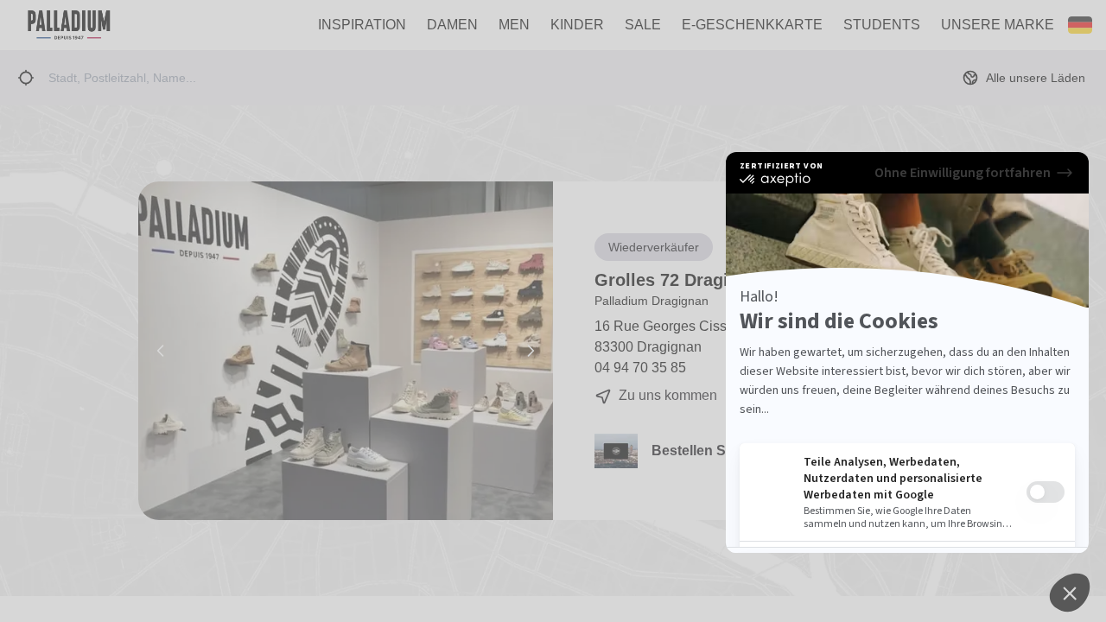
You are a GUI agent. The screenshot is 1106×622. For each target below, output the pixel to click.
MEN (514, 24)
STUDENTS (881, 24)
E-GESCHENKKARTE (752, 24)
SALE (643, 24)
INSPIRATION (362, 24)
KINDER (577, 24)
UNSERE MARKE (997, 24)
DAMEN (452, 24)
